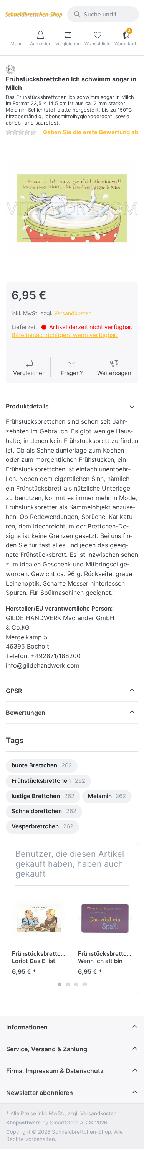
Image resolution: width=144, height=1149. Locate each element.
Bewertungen (25, 712)
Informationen (27, 1027)
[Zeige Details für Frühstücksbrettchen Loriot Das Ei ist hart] (39, 918)
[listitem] (72, 208)
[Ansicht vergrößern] (72, 208)
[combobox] (103, 14)
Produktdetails (27, 406)
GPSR (14, 691)
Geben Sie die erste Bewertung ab (90, 132)
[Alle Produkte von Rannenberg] (10, 68)
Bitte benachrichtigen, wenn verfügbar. (65, 335)
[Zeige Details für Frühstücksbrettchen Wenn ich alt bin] (105, 918)
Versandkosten (72, 313)
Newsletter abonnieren (39, 1092)
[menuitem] (42, 766)
